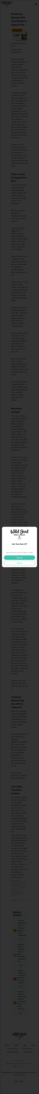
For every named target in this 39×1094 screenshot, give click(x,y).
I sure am (19, 558)
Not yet (19, 563)
